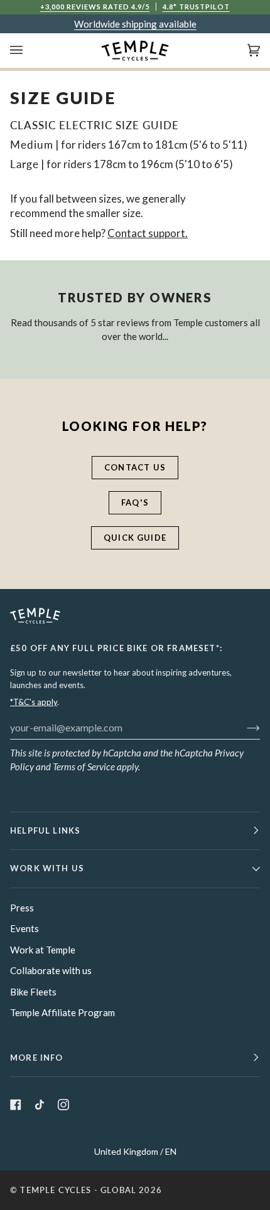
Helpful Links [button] (45, 830)
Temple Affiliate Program (62, 1012)
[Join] (243, 727)
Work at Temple (42, 949)
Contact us (135, 467)
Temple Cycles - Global (78, 1190)
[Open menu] (29, 50)
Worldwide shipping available (135, 23)
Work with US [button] (47, 868)
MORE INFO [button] (36, 1058)
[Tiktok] (39, 1104)
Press (22, 907)
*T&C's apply (33, 702)
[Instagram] (63, 1104)
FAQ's (135, 502)
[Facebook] (15, 1104)
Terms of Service (84, 766)
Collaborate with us (51, 970)
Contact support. (147, 233)
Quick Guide (135, 538)
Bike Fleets (33, 991)
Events (24, 928)
